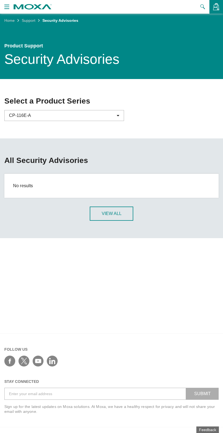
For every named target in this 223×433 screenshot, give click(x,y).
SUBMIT (202, 393)
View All (112, 213)
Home (9, 20)
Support (28, 20)
